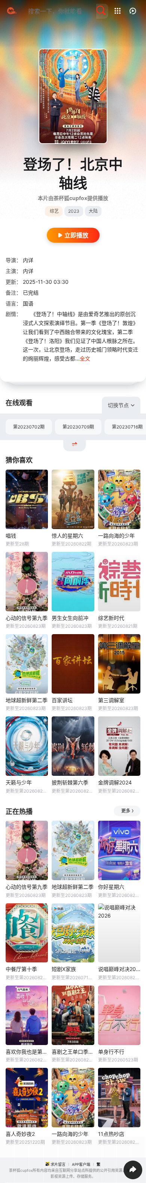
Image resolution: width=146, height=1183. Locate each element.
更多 (125, 811)
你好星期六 (111, 887)
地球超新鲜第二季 (27, 700)
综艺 (54, 211)
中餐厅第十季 (21, 969)
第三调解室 (111, 700)
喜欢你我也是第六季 (27, 1051)
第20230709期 (78, 427)
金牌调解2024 (115, 782)
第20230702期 (29, 427)
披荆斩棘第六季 (70, 782)
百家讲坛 (62, 700)
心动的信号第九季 (27, 618)
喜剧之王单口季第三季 (73, 1051)
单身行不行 (111, 1051)
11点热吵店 (111, 1134)
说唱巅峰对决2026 (119, 969)
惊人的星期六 (67, 535)
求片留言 (58, 1164)
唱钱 (11, 535)
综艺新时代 (111, 618)
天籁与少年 (19, 782)
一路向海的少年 (116, 535)
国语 (28, 303)
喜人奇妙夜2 (20, 1134)
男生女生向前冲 (70, 618)
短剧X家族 (64, 969)
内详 (28, 260)
